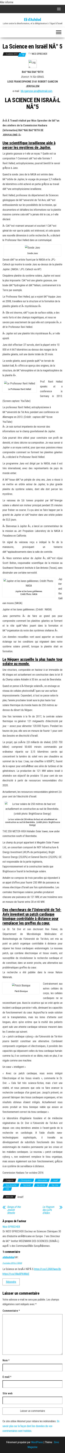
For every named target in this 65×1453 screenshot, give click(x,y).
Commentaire (11, 1310)
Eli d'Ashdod (32, 20)
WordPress (37, 1442)
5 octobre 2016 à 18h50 (12, 1263)
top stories (41, 1185)
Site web (7, 1393)
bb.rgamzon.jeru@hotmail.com (36, 91)
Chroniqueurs (25, 1180)
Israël (55, 1180)
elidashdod (8, 1257)
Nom (6, 1360)
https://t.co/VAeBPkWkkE (15, 1273)
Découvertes (42, 1180)
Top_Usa (54, 1185)
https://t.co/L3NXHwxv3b (47, 1269)
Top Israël (26, 1185)
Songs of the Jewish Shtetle (14, 1209)
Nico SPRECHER (39, 54)
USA (7, 1189)
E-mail (6, 1376)
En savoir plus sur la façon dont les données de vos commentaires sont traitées (30, 1426)
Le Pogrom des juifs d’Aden (48, 1209)
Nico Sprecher (11, 1185)
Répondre (11, 1281)
